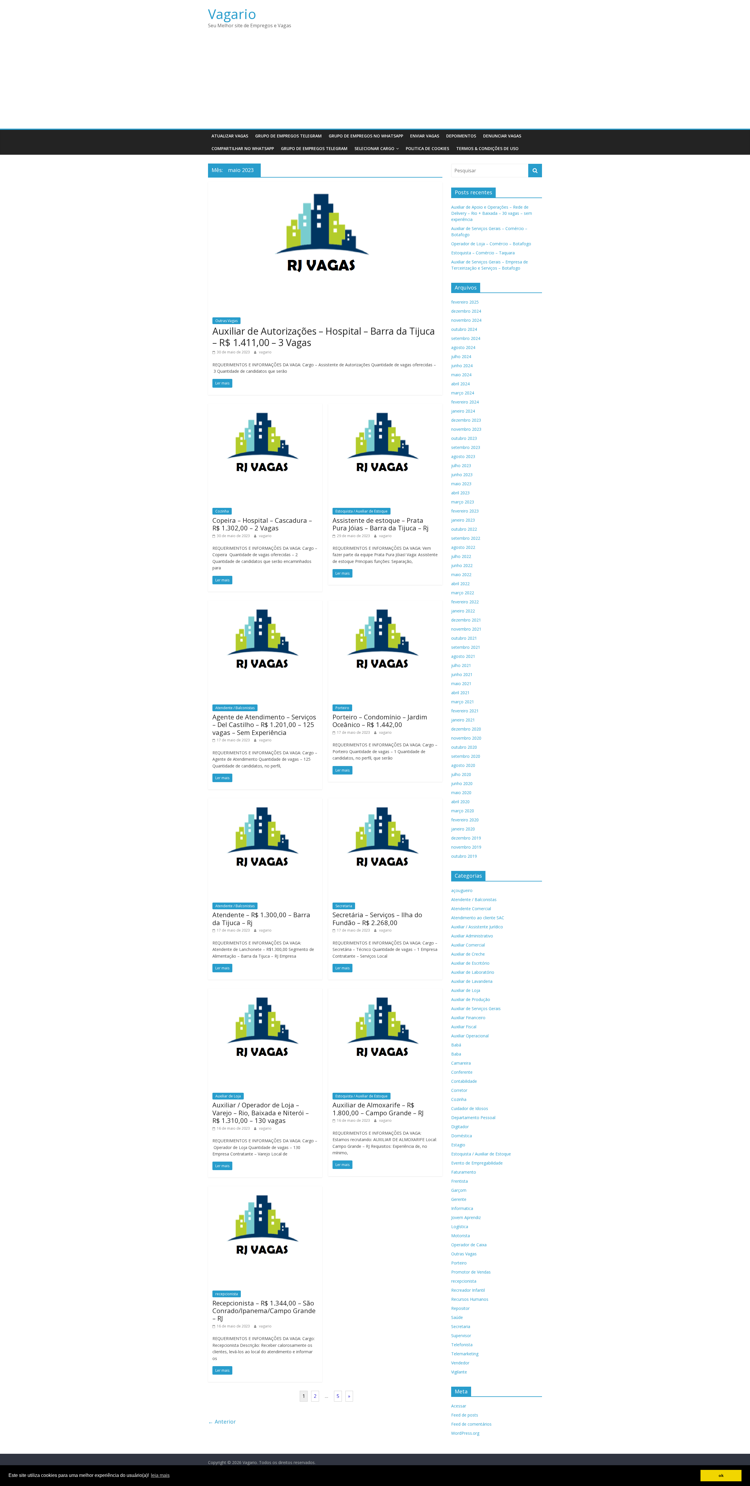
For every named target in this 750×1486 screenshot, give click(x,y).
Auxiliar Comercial (468, 945)
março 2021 (462, 701)
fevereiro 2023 (465, 511)
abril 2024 (460, 384)
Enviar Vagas (424, 136)
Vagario (232, 14)
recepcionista (226, 1293)
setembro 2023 (465, 447)
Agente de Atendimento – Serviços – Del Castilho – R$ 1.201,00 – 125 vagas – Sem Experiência (264, 724)
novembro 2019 (466, 847)
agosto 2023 (463, 456)
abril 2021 (460, 692)
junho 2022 (462, 565)
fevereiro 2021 (465, 711)
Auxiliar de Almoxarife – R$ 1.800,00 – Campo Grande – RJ (378, 1108)
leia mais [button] (160, 1475)
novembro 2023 (466, 429)
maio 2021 (461, 683)
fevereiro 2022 (465, 602)
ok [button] (721, 1475)
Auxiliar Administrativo (472, 936)
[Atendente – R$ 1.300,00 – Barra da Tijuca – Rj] (265, 802)
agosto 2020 (463, 765)
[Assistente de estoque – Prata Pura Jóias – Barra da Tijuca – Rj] (385, 407)
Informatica (462, 1208)
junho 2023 (462, 474)
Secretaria (343, 905)
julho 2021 (461, 665)
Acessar (458, 1406)
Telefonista (462, 1344)
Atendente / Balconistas (235, 707)
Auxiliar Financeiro (468, 1017)
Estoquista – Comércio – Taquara (483, 253)
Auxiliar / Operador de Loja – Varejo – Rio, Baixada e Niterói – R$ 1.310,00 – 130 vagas (260, 1112)
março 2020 (462, 810)
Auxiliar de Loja (228, 1096)
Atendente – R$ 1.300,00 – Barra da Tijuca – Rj (261, 918)
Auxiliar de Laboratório (472, 972)
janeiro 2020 (463, 829)
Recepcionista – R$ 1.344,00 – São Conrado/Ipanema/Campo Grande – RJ (264, 1310)
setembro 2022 (465, 538)
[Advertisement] (375, 85)
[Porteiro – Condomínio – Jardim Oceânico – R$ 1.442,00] (385, 604)
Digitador (460, 1126)
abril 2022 (460, 583)
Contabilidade (464, 1081)
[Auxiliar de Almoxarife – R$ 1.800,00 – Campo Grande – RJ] (385, 992)
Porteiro (342, 707)
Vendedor (460, 1363)
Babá (456, 1045)
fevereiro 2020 (465, 820)
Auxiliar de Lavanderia (471, 981)
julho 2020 (461, 774)
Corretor (459, 1090)
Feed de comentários (471, 1424)
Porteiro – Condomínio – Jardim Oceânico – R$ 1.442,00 (380, 720)
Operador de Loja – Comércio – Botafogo (491, 243)
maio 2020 (461, 792)
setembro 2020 (465, 756)
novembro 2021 (466, 629)
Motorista (460, 1235)
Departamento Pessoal (473, 1117)
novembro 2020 (466, 738)
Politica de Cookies (427, 148)
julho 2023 (461, 465)
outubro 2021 (464, 638)
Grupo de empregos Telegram (288, 136)
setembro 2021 (465, 647)
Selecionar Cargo (374, 148)
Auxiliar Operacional (470, 1036)
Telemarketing (464, 1353)
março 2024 (462, 393)
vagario (265, 352)
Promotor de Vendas (471, 1272)
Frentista (459, 1181)
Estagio (458, 1145)
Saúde (457, 1317)
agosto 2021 (463, 656)
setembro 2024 (465, 338)
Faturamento (463, 1172)
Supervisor (461, 1335)
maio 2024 (461, 374)
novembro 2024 (466, 320)
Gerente (458, 1199)
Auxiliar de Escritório (470, 963)
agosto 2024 (463, 347)
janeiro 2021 (463, 720)
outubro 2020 (464, 747)
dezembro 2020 (466, 729)
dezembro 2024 (466, 311)
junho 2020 (462, 783)
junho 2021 (462, 674)
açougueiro (462, 890)
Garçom (458, 1190)
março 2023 (462, 502)
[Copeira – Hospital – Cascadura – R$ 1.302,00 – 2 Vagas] (265, 407)
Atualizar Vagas (230, 136)
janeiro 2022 (463, 611)
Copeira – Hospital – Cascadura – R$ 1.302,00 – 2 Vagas (262, 524)
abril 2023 (460, 493)
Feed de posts (464, 1415)
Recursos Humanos (469, 1299)
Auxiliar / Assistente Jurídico (477, 927)
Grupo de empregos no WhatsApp (366, 136)
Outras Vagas (226, 320)
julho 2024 (461, 356)
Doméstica (461, 1135)
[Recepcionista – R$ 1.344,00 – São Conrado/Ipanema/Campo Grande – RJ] (265, 1190)
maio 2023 (461, 483)
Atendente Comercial (471, 908)
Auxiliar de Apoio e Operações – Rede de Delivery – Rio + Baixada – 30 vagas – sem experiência (491, 213)
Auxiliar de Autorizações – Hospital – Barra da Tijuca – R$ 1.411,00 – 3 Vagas (323, 336)
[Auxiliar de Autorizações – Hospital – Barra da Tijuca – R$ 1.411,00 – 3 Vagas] (325, 185)
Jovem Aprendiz (466, 1217)
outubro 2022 (464, 529)
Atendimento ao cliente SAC (477, 917)
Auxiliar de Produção (470, 999)
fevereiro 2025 (465, 302)
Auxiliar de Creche (468, 954)
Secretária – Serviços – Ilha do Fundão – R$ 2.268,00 (377, 918)
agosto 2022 (463, 547)
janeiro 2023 (463, 520)
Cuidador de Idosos (469, 1108)
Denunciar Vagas (502, 136)
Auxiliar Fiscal (463, 1026)
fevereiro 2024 (465, 402)
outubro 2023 (464, 438)
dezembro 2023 (466, 420)
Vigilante (459, 1372)
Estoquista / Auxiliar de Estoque (361, 511)
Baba (456, 1054)
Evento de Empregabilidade (477, 1163)
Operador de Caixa (469, 1244)
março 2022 (462, 592)
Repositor (460, 1308)
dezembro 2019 (466, 838)
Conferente (462, 1072)
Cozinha (222, 511)
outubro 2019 (464, 856)
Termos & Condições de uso (487, 148)
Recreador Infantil (468, 1290)
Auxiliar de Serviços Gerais (476, 1008)
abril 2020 (460, 801)
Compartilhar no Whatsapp (243, 148)
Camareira (461, 1063)
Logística (459, 1226)
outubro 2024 (464, 329)
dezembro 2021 (466, 620)
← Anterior (222, 1421)
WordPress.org (465, 1433)
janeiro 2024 (463, 411)
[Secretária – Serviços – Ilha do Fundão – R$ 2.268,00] (385, 802)
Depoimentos (461, 136)
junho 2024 (462, 365)
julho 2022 (461, 556)
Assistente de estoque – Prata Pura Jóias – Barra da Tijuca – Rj (381, 524)
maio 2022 (461, 574)
